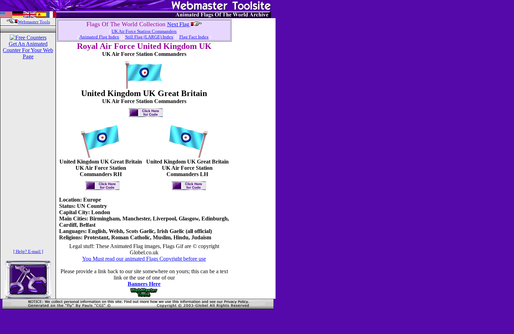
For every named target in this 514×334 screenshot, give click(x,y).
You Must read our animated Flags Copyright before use (144, 259)
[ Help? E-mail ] (28, 251)
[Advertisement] (254, 123)
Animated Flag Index (99, 36)
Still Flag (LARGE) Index (149, 36)
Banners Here (144, 284)
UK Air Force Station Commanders (144, 31)
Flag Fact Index (194, 36)
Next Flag (179, 24)
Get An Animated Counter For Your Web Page (28, 50)
